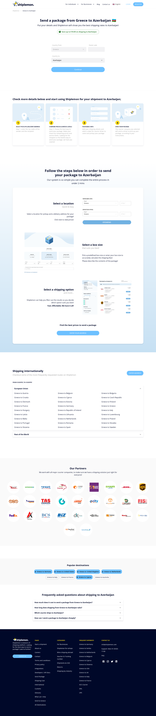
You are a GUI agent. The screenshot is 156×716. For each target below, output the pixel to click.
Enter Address (135, 373)
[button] (78, 388)
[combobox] (69, 49)
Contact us (106, 4)
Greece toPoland (108, 419)
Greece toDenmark (22, 402)
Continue (78, 69)
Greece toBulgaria (108, 393)
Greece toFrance (21, 406)
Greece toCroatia (21, 397)
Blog (98, 4)
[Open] (101, 60)
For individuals (70, 4)
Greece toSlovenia (21, 427)
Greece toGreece (108, 406)
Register (138, 4)
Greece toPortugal (22, 423)
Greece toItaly (107, 410)
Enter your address (78, 333)
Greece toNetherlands (67, 419)
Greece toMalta (20, 419)
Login (128, 4)
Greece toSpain (64, 427)
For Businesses (86, 4)
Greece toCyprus (65, 397)
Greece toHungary (22, 410)
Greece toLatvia (20, 414)
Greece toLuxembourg (110, 414)
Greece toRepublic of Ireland (69, 410)
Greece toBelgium (65, 393)
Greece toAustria (21, 393)
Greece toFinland (108, 402)
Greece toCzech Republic (111, 397)
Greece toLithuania (66, 414)
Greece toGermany (66, 406)
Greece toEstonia (65, 402)
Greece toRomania (65, 423)
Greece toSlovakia (108, 423)
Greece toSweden (108, 427)
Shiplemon (16, 11)
